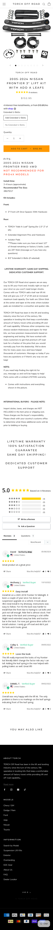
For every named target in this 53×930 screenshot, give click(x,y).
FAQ (6, 874)
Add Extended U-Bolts (15, 117)
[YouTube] (18, 789)
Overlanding (9, 860)
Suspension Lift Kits (13, 850)
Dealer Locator (10, 879)
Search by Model (11, 845)
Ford (6, 815)
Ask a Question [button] (28, 526)
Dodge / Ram (9, 810)
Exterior (7, 855)
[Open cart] (49, 3)
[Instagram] (11, 789)
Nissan (7, 824)
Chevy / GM (9, 805)
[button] (44, 571)
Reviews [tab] (7, 535)
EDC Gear (8, 865)
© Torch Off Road (26, 899)
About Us (8, 869)
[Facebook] (5, 789)
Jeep (6, 820)
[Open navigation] (4, 4)
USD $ (25, 892)
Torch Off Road (27, 72)
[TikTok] (25, 789)
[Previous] (10, 65)
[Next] (42, 65)
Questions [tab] (25, 535)
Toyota (7, 829)
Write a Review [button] (28, 519)
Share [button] (8, 571)
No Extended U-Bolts (15, 125)
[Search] (44, 4)
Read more (8, 784)
